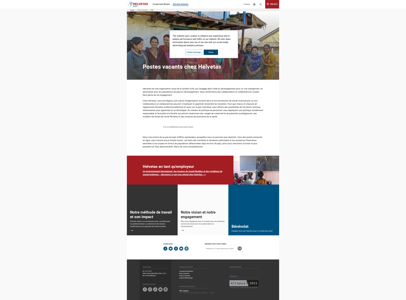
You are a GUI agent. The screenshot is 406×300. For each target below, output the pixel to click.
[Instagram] (150, 289)
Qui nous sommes (180, 4)
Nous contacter (184, 273)
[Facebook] (145, 289)
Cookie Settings (194, 52)
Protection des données (191, 293)
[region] (203, 44)
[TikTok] (155, 289)
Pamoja (211, 293)
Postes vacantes (184, 276)
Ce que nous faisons (161, 4)
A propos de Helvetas (186, 271)
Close (210, 52)
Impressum (204, 293)
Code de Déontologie (186, 278)
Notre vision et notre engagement (198, 214)
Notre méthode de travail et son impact (151, 214)
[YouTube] (160, 289)
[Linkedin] (165, 289)
